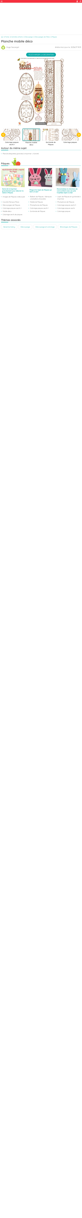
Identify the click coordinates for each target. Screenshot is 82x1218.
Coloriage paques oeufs (66, 208)
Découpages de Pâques (11, 205)
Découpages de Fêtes (42, 37)
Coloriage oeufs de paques (12, 214)
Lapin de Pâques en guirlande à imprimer (69, 198)
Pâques (54, 37)
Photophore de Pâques (65, 202)
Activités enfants (17, 37)
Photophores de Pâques (39, 205)
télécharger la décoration (41, 55)
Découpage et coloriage (45, 227)
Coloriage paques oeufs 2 (12, 208)
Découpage (29, 37)
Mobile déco (7, 211)
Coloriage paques (63, 211)
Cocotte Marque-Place (11, 202)
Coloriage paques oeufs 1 (39, 208)
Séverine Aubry (9, 227)
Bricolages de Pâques (68, 227)
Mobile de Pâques (36, 202)
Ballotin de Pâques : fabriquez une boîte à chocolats (41, 198)
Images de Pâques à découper (14, 197)
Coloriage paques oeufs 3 (66, 205)
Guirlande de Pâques (37, 211)
